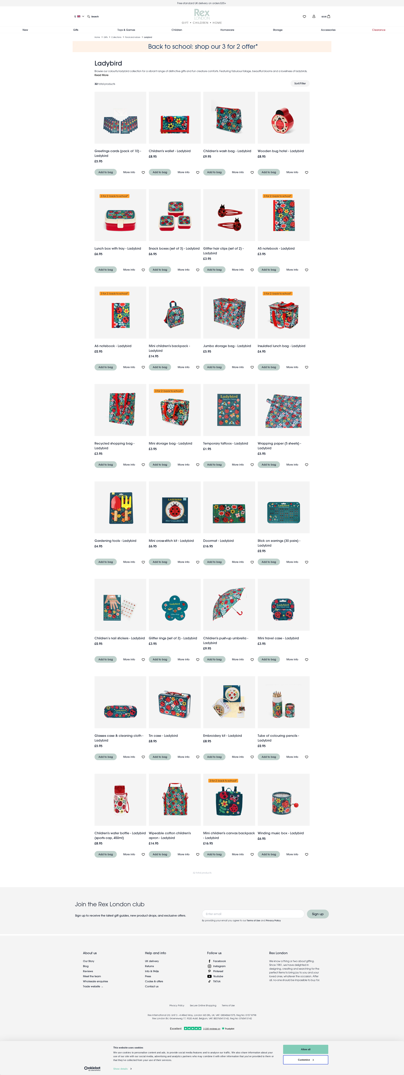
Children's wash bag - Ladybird (227, 151)
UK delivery (152, 961)
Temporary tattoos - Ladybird (225, 443)
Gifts (106, 37)
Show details (120, 1068)
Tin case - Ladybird (163, 736)
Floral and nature (132, 37)
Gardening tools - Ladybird (115, 541)
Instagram (219, 966)
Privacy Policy (273, 920)
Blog (86, 966)
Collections (116, 37)
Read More (101, 75)
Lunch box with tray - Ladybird (118, 248)
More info (129, 172)
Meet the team (92, 976)
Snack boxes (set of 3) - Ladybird (174, 248)
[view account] (314, 16)
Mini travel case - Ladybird (278, 638)
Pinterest (218, 971)
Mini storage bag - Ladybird (170, 443)
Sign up (318, 914)
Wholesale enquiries (95, 981)
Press (148, 976)
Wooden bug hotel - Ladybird (281, 151)
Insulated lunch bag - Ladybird (281, 346)
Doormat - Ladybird (218, 541)
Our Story (88, 961)
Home (97, 37)
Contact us (151, 986)
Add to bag (105, 172)
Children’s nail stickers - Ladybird (120, 638)
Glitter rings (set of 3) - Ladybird (173, 638)
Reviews (88, 971)
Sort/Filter (300, 83)
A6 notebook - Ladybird (113, 346)
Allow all (306, 1049)
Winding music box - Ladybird (281, 833)
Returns (149, 966)
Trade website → (93, 986)
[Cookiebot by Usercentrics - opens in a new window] (92, 1068)
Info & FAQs (152, 971)
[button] (93, 16)
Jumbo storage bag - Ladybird (227, 346)
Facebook (219, 961)
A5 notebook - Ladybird (276, 248)
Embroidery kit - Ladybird (222, 736)
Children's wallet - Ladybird (170, 151)
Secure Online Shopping (203, 1005)
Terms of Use (253, 920)
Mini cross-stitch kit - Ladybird (171, 541)
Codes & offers (154, 981)
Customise (304, 1059)
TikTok (217, 981)
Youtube (218, 976)
